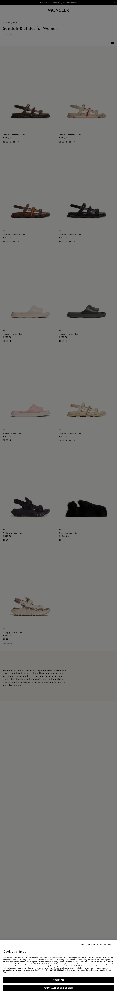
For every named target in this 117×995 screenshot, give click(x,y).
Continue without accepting (95, 944)
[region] (58, 967)
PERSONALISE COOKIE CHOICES (58, 988)
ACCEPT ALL (58, 980)
